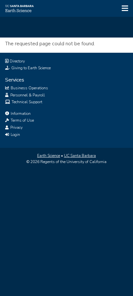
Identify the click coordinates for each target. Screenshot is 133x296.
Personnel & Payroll (27, 95)
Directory (17, 61)
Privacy (16, 127)
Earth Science (48, 155)
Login (15, 134)
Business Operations (29, 88)
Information (20, 113)
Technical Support (26, 101)
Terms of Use (22, 120)
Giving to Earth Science (30, 68)
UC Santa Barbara (80, 155)
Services (14, 79)
